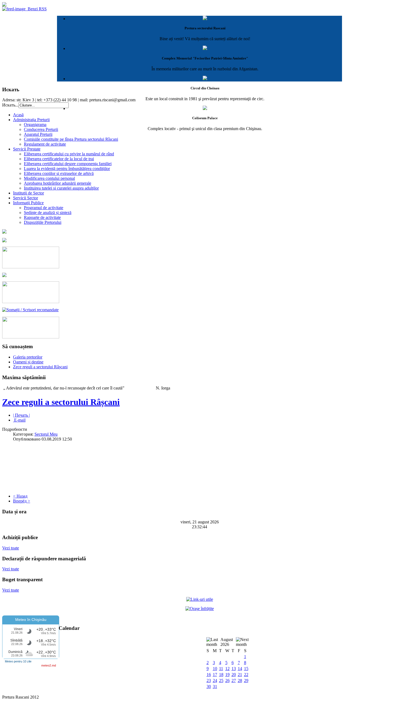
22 (246, 674)
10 (215, 668)
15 (246, 668)
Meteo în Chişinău (30, 619)
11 (221, 668)
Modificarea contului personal (49, 178)
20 (234, 674)
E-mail (19, 420)
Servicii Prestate (26, 149)
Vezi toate (10, 548)
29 (246, 680)
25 (221, 680)
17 (215, 674)
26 (227, 680)
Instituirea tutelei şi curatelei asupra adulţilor (61, 188)
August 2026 (226, 642)
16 (209, 674)
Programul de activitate (43, 207)
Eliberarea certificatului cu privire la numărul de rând (69, 154)
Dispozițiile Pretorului (42, 222)
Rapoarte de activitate (42, 217)
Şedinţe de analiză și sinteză (47, 212)
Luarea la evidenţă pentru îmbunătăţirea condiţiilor (67, 168)
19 (227, 674)
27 (234, 680)
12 (227, 668)
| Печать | (21, 415)
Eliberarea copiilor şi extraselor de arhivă (59, 173)
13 (234, 668)
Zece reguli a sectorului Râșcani (40, 366)
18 (221, 674)
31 (215, 686)
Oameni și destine (28, 362)
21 (240, 674)
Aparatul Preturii (38, 134)
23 (209, 680)
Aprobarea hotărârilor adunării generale (57, 183)
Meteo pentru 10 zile (18, 661)
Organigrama (35, 124)
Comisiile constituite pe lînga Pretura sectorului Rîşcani (71, 139)
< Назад (20, 496)
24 (215, 680)
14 (240, 668)
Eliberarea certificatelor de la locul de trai (59, 158)
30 (209, 686)
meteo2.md (48, 665)
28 (240, 680)
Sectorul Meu (46, 434)
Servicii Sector (25, 198)
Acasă (18, 114)
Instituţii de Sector (28, 193)
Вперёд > (21, 501)
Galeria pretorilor (27, 357)
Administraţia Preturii (31, 119)
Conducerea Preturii (41, 129)
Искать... (10, 105)
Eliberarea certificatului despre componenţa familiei (68, 163)
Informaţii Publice (28, 202)
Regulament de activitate (45, 144)
